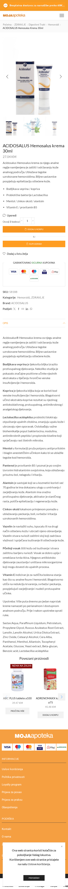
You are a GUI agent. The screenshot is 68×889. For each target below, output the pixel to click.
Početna (7, 24)
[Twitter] (14, 309)
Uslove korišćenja (39, 864)
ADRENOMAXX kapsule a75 (50, 700)
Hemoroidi (53, 24)
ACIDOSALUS (19, 303)
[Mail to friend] (23, 309)
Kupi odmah (35, 244)
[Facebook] (19, 309)
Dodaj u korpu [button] (50, 715)
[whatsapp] (30, 309)
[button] (7, 76)
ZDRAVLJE (20, 24)
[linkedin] (27, 309)
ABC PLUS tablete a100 (17, 698)
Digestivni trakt (37, 24)
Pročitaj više (17, 711)
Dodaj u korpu (35, 229)
